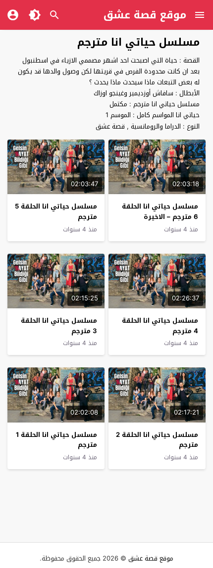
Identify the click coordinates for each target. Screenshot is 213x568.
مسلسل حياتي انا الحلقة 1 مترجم (56, 439)
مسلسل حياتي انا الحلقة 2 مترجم (157, 439)
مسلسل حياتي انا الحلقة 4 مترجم (160, 325)
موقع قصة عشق (145, 15)
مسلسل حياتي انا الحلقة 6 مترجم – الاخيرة (160, 211)
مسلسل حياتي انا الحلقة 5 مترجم (56, 211)
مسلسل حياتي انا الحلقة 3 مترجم (59, 325)
